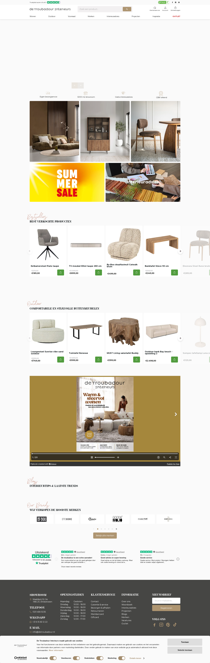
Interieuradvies (113, 16)
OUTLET (176, 16)
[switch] (76, 658)
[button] (75, 85)
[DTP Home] (67, 519)
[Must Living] (168, 519)
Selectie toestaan (185, 650)
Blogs (124, 614)
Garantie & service (99, 605)
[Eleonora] (92, 519)
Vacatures (126, 620)
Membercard (97, 614)
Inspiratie (156, 16)
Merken (91, 16)
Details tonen (135, 658)
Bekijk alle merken (105, 535)
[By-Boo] (42, 519)
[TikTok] (175, 624)
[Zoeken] (127, 9)
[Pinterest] (168, 624)
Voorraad (71, 16)
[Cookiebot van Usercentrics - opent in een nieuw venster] (20, 658)
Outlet (125, 623)
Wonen (33, 16)
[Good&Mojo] (118, 519)
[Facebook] (154, 624)
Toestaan (185, 642)
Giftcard (95, 617)
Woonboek (127, 605)
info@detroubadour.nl (44, 632)
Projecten (136, 16)
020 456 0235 (39, 612)
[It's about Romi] (143, 519)
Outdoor (51, 16)
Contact (95, 601)
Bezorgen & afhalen (100, 608)
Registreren (166, 608)
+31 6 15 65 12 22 (40, 622)
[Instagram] (161, 624)
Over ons (126, 601)
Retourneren (97, 611)
